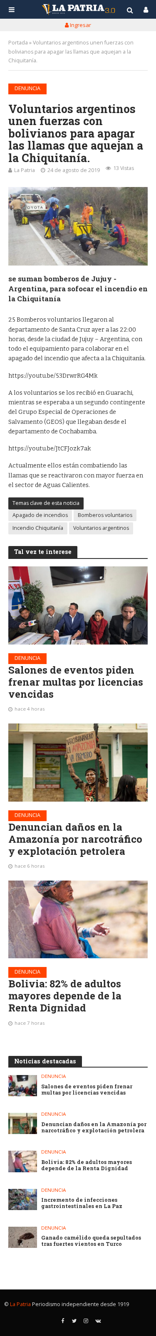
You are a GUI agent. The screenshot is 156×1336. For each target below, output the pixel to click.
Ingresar (80, 25)
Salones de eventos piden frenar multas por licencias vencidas (75, 682)
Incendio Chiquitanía (37, 527)
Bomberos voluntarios (105, 515)
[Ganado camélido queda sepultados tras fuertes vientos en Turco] (22, 1237)
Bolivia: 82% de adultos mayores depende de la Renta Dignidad (64, 996)
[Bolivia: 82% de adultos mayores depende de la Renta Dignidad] (78, 920)
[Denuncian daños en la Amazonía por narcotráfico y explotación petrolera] (78, 762)
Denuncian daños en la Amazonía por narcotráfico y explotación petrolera (75, 839)
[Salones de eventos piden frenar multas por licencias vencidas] (78, 605)
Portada (18, 42)
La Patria (24, 170)
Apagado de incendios (40, 515)
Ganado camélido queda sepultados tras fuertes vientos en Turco (91, 1241)
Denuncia (27, 88)
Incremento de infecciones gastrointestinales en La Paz (81, 1203)
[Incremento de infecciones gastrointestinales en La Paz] (22, 1199)
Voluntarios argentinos (101, 527)
